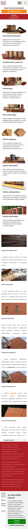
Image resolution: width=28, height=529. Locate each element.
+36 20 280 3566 (14, 16)
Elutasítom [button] (17, 522)
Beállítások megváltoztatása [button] (17, 525)
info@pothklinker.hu (14, 18)
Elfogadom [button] (17, 520)
